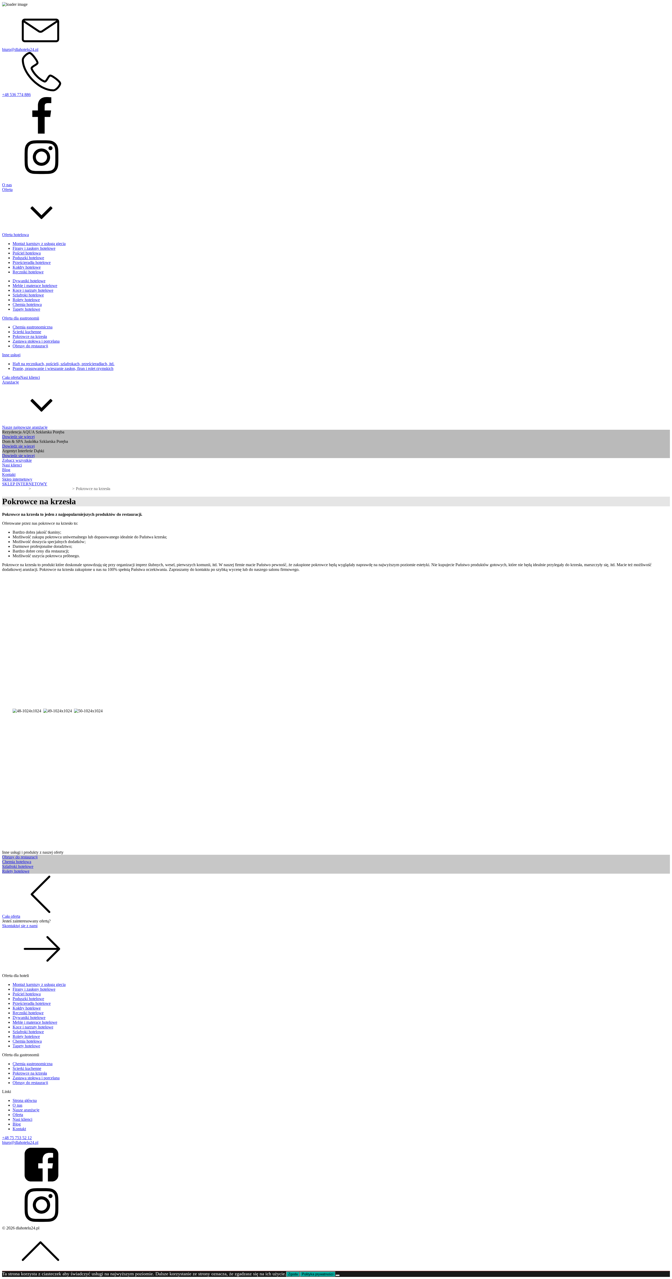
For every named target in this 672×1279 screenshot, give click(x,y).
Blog (17, 1124)
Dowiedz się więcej (18, 436)
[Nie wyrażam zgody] (337, 1275)
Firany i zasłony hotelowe (34, 248)
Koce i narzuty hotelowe (33, 290)
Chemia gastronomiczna (32, 327)
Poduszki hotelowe (28, 258)
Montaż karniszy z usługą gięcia (39, 243)
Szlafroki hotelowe (28, 295)
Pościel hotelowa (27, 253)
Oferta (18, 1114)
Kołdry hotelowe (27, 267)
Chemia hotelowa (27, 304)
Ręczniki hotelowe (28, 272)
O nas (17, 1105)
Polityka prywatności (317, 1274)
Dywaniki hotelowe (29, 281)
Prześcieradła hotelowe (32, 262)
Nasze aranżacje (26, 1110)
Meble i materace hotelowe (35, 285)
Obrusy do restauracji (30, 346)
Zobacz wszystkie (17, 460)
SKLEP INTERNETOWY (24, 484)
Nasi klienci (30, 377)
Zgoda (293, 1274)
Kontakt (19, 1129)
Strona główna (25, 1100)
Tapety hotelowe (26, 309)
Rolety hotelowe (26, 300)
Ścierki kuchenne (27, 332)
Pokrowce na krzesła (30, 336)
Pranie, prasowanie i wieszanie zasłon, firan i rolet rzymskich (63, 368)
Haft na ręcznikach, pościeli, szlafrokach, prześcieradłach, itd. (63, 364)
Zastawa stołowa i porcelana (36, 341)
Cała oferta (11, 377)
